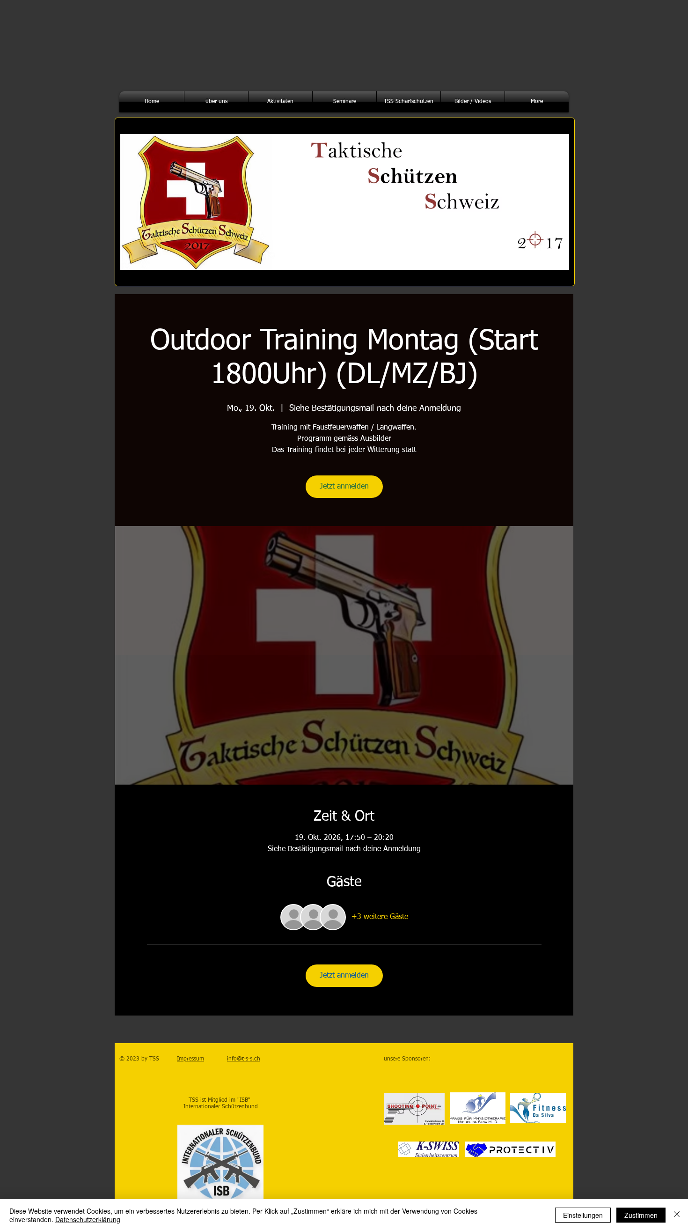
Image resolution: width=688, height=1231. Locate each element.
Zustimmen (641, 1215)
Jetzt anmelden (344, 486)
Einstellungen (583, 1215)
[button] (216, 101)
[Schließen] (676, 1215)
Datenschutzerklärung (87, 1219)
